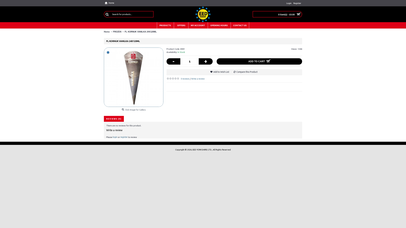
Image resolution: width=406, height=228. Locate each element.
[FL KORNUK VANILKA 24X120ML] (133, 77)
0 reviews (185, 79)
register (124, 137)
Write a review (198, 79)
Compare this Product (247, 72)
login (115, 137)
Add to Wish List (221, 72)
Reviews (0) (113, 119)
